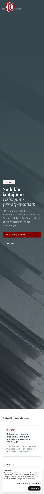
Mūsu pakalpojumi (14, 234)
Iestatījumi (31, 479)
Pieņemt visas (34, 488)
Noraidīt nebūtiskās (21, 483)
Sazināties (10, 243)
